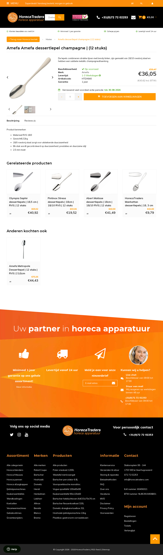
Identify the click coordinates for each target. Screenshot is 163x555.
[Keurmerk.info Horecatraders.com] (80, 17)
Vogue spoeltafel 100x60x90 (67, 489)
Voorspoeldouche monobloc (66, 484)
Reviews (30, 120)
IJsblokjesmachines (16, 489)
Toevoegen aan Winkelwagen (122, 96)
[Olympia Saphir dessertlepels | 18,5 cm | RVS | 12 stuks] (24, 181)
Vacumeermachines (16, 508)
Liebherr (38, 498)
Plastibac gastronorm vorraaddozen (70, 517)
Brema (37, 517)
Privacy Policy (107, 508)
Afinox (37, 503)
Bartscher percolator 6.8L (65, 479)
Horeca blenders (15, 470)
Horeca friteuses (15, 475)
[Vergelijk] (132, 3)
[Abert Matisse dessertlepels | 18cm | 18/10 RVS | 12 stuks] (101, 181)
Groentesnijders (15, 517)
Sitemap (106, 549)
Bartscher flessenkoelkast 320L (68, 503)
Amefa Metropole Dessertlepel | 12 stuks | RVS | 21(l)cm (23, 269)
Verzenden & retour (109, 470)
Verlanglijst (129, 530)
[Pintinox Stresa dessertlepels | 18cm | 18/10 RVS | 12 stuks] (62, 181)
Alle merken (40, 465)
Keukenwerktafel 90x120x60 (67, 494)
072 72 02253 (131, 475)
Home (49, 39)
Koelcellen (12, 503)
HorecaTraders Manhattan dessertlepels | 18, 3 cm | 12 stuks (139, 202)
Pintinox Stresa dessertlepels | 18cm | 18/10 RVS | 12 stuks (61, 202)
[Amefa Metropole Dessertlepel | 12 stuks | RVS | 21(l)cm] (24, 249)
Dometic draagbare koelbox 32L (68, 508)
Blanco (37, 513)
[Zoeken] (59, 17)
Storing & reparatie (109, 475)
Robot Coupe (40, 470)
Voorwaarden (107, 513)
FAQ (102, 484)
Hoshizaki (39, 479)
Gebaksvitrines (14, 513)
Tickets (127, 525)
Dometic (38, 484)
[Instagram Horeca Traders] (19, 434)
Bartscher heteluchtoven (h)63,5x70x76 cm (74, 498)
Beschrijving (13, 120)
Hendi (37, 489)
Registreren (130, 516)
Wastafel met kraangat (64, 475)
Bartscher (39, 475)
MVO (102, 498)
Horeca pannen (14, 479)
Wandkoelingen (14, 498)
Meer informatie (24, 387)
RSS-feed (95, 549)
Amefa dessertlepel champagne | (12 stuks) (79, 39)
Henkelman (39, 494)
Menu (14, 3)
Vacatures (105, 494)
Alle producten (60, 465)
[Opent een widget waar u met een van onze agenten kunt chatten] (12, 549)
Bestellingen (130, 521)
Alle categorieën (15, 465)
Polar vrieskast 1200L (63, 470)
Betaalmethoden (108, 479)
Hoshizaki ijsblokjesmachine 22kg (69, 513)
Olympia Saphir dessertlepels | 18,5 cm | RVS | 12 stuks (23, 202)
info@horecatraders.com (136, 479)
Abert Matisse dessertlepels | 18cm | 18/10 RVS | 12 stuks (99, 202)
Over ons (104, 489)
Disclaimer (105, 503)
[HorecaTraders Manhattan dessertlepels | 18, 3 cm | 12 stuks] (139, 181)
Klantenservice (107, 465)
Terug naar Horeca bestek (24, 39)
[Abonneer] (113, 383)
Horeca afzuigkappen (17, 484)
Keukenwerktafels (15, 494)
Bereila (37, 508)
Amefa (85, 72)
